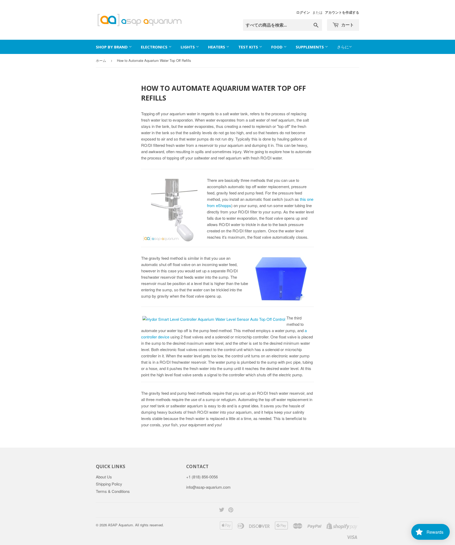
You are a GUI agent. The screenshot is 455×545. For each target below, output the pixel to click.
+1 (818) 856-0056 (202, 476)
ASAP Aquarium (120, 524)
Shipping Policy (109, 484)
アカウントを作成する (342, 12)
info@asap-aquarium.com (208, 487)
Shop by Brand (112, 46)
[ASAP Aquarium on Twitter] (221, 510)
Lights (188, 46)
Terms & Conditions (113, 491)
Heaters (217, 46)
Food (277, 46)
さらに (343, 46)
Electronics (155, 46)
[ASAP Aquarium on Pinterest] (231, 510)
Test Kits (248, 46)
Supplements (310, 46)
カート (347, 25)
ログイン (303, 12)
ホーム (101, 60)
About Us (104, 476)
